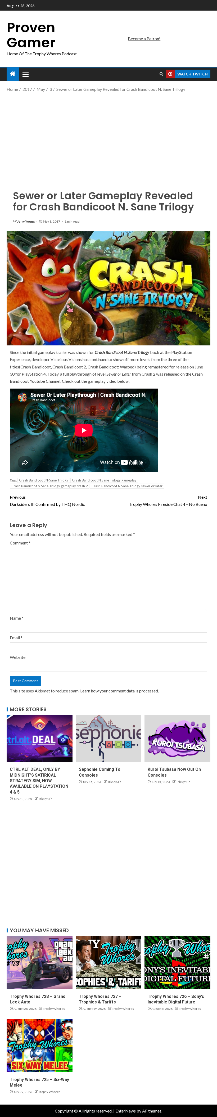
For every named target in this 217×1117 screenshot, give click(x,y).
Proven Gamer (31, 35)
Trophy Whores (54, 1009)
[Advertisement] (108, 135)
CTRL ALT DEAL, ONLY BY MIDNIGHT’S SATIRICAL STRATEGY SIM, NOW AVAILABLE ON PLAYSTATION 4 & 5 (39, 780)
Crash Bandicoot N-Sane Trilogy (43, 480)
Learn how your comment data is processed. (119, 690)
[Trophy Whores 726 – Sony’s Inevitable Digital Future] (177, 962)
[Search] (161, 74)
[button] (25, 74)
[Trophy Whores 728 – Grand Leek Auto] (40, 962)
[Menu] (25, 74)
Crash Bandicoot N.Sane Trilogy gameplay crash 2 (49, 486)
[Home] (13, 74)
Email (16, 637)
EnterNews (125, 1110)
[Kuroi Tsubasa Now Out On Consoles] (177, 738)
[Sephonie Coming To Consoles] (109, 738)
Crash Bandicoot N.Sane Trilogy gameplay (104, 480)
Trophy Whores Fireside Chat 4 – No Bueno (168, 500)
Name (17, 617)
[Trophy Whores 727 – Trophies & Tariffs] (109, 962)
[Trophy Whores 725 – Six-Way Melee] (40, 1045)
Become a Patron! (144, 38)
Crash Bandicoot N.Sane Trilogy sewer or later (127, 486)
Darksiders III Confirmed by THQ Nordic (47, 500)
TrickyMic (45, 799)
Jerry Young (26, 221)
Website (17, 657)
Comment (20, 542)
